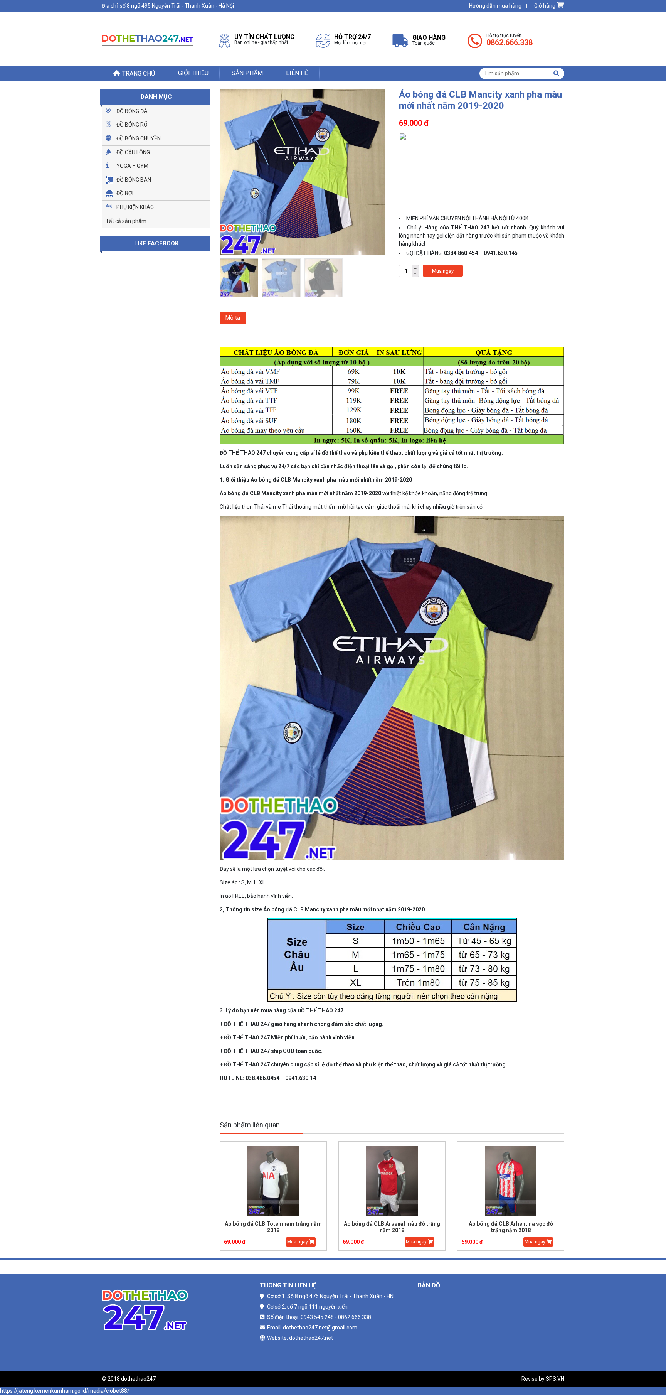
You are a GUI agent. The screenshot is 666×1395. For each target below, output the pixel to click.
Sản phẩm (247, 73)
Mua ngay (443, 271)
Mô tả (232, 317)
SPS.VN (555, 1379)
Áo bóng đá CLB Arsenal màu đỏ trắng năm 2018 (363, 1227)
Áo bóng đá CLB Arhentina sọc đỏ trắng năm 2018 (482, 1227)
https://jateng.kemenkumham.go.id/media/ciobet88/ (65, 1391)
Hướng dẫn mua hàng (495, 6)
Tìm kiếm (556, 73)
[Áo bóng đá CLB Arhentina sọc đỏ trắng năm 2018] (482, 1181)
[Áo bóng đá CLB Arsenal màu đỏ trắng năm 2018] (363, 1181)
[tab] (233, 318)
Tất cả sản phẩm (126, 221)
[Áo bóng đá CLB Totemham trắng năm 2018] (244, 1181)
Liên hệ (297, 73)
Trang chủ (138, 73)
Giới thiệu (193, 73)
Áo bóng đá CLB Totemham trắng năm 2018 (244, 1227)
